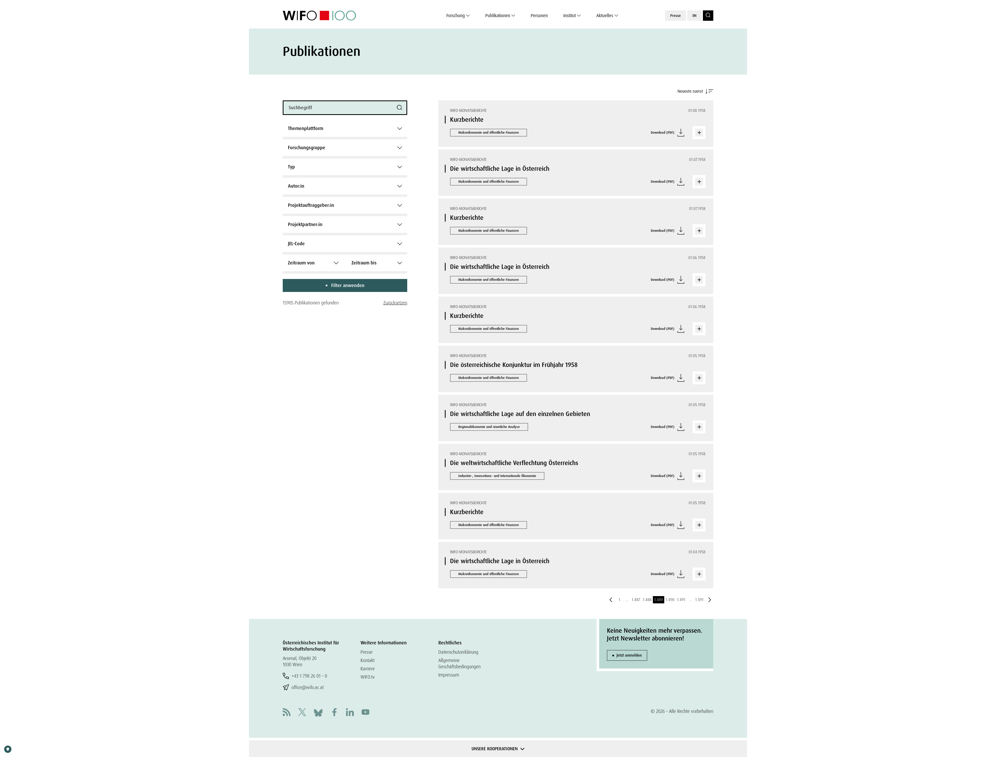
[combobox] (345, 128)
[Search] (708, 15)
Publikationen (497, 15)
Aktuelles (604, 15)
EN (694, 15)
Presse (675, 15)
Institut (569, 15)
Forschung (455, 15)
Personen (539, 15)
